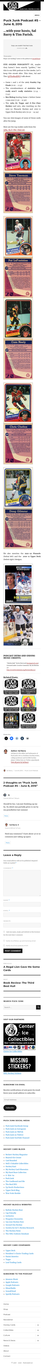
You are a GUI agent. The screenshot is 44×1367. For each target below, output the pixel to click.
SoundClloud (36, 58)
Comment (8, 868)
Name (6, 900)
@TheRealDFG (14, 76)
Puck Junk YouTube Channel (17, 1138)
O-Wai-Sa (10, 1175)
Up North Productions (15, 1187)
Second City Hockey (14, 1225)
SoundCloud (11, 1291)
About (6, 1351)
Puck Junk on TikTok (14, 1132)
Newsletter (8, 1320)
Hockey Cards (9, 1325)
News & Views (9, 1341)
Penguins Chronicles (14, 1219)
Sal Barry (9, 770)
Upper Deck (10, 1250)
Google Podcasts (12, 1285)
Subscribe (10, 1108)
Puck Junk (10, 1178)
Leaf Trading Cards (13, 1262)
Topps (8, 1259)
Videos (6, 1346)
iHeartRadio (11, 1288)
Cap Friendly (11, 1213)
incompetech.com (32, 663)
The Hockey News (13, 1231)
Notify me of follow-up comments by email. (21, 941)
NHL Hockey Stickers (12, 1073)
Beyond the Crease (13, 1157)
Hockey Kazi (11, 1166)
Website (7, 921)
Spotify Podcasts (13, 1294)
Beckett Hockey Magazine (17, 1154)
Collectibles (8, 1330)
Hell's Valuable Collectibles (17, 1163)
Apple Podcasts (12, 1282)
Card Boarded (11, 1160)
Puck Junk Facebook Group (17, 1126)
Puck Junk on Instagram (16, 1129)
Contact (6, 1356)
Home (6, 1304)
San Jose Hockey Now (15, 1222)
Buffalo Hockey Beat (14, 1210)
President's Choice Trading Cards (20, 1253)
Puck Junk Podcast (31, 770)
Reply (6, 816)
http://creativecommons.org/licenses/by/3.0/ (21, 670)
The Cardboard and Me (15, 1181)
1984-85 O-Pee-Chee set (14, 130)
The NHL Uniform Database (17, 1234)
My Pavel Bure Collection (16, 1172)
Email (6, 911)
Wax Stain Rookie (13, 1193)
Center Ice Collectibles (12, 1051)
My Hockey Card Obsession (17, 1169)
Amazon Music (12, 1279)
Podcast (6, 1314)
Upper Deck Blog (13, 1190)
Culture (6, 1335)
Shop (5, 1309)
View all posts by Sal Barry (20, 762)
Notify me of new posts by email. (17, 945)
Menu (37, 15)
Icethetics (10, 1216)
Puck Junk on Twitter (14, 1135)
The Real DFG (11, 1184)
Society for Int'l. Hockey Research (20, 1228)
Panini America (12, 1256)
